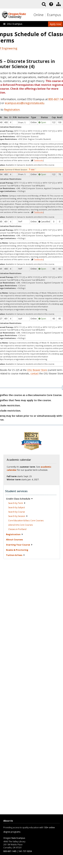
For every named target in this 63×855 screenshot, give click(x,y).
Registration (12, 109)
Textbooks (38, 160)
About (14, 539)
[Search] (44, 4)
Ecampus (54, 15)
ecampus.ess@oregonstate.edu (24, 103)
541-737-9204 (25, 851)
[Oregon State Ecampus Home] (45, 15)
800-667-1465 (9, 851)
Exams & (17, 549)
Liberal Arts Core (20, 524)
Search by (15, 503)
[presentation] (51, 4)
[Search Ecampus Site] (44, 4)
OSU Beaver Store (37, 370)
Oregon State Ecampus (14, 838)
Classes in (17, 529)
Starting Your (18, 544)
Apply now (55, 24)
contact (34, 373)
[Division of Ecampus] (58, 4)
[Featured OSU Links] (51, 4)
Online (39, 15)
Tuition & (14, 555)
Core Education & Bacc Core (26, 520)
